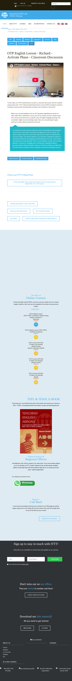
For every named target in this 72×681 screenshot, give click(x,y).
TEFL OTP (23, 29)
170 (36, 367)
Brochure (27, 628)
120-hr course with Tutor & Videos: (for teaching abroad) (36, 376)
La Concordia (6, 652)
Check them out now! (36, 595)
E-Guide (45, 628)
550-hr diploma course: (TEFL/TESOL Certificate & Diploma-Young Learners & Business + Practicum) (36, 317)
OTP (31, 43)
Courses (22, 24)
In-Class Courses (27, 158)
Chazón (5, 647)
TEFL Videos (15, 29)
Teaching (18, 39)
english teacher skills (18, 211)
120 (36, 382)
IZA (4, 656)
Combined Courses (41, 158)
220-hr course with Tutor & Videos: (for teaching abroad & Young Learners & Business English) (36, 346)
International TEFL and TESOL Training (18, 15)
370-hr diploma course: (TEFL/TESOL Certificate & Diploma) (36, 331)
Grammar (11, 43)
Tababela (5, 654)
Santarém (5, 650)
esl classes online (43, 211)
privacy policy (25, 564)
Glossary (47, 39)
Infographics (37, 39)
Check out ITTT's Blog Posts (20, 175)
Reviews (27, 39)
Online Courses (13, 158)
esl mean (13, 218)
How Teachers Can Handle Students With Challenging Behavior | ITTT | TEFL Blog (35, 183)
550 (36, 324)
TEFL (10, 39)
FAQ (55, 39)
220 (36, 353)
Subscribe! (55, 559)
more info (35, 309)
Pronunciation (22, 43)
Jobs (29, 24)
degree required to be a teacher (22, 203)
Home (5, 24)
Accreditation (39, 24)
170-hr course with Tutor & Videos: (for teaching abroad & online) (36, 361)
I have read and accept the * (19, 564)
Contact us (51, 24)
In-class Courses (9, 662)
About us (6, 643)
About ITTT (13, 24)
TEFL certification (24, 115)
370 (36, 337)
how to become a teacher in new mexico (41, 218)
